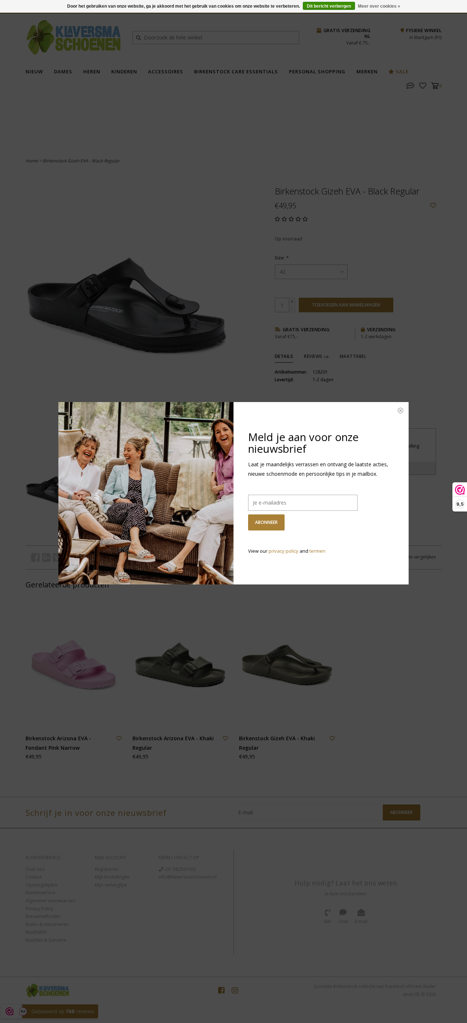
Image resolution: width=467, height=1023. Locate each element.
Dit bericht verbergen (329, 6)
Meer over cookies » (379, 6)
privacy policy (283, 551)
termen (317, 551)
